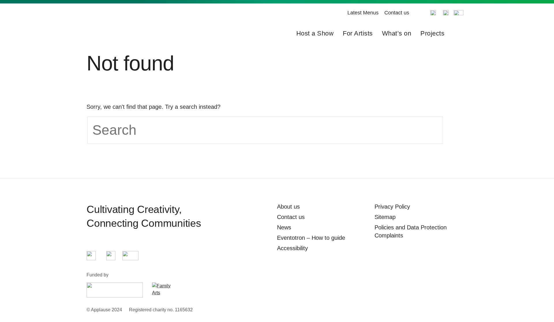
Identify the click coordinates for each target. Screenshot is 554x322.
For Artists (358, 33)
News (284, 227)
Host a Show (315, 33)
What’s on (396, 33)
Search (458, 33)
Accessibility (292, 248)
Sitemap (385, 217)
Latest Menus (363, 13)
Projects (432, 33)
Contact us (396, 13)
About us (288, 206)
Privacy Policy (392, 206)
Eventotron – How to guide (311, 238)
